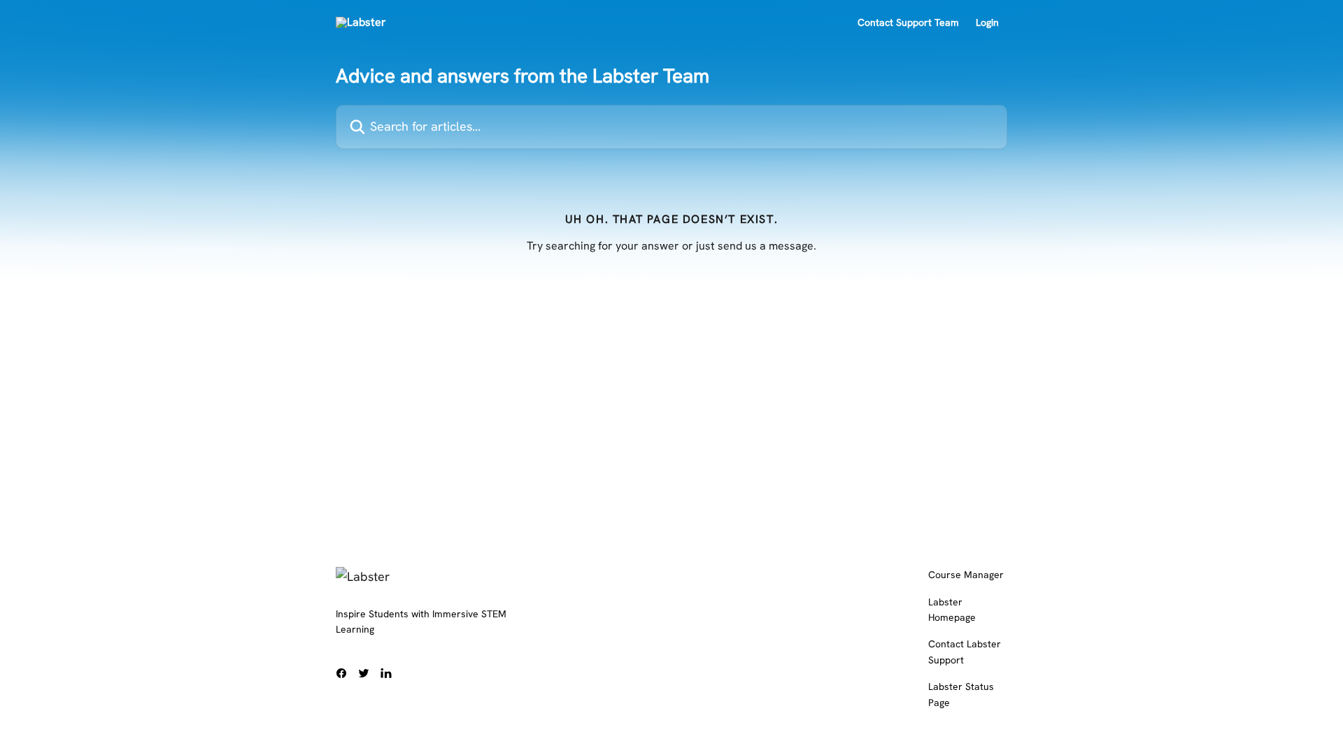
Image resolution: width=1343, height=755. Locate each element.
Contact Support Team (908, 22)
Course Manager (966, 574)
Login (987, 22)
